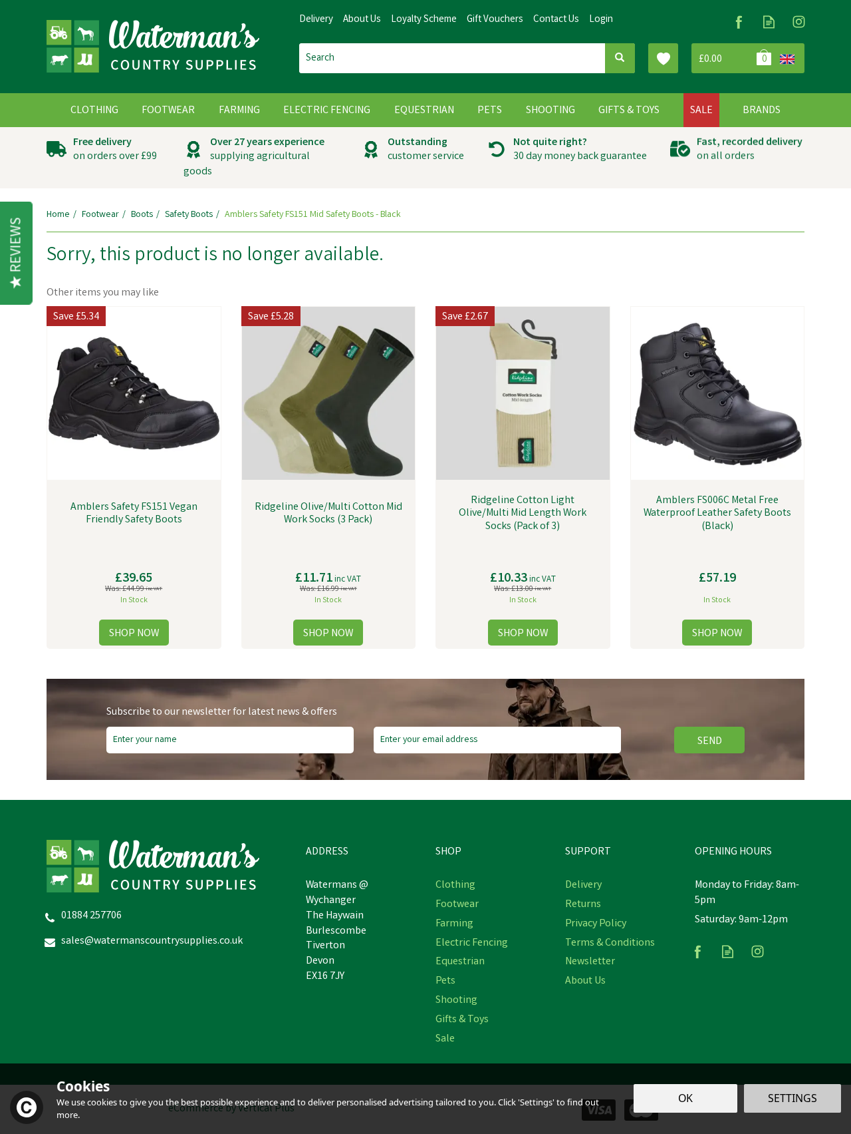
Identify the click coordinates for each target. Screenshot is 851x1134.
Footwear (457, 905)
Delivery (583, 885)
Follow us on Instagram (798, 21)
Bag (733, 58)
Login (601, 20)
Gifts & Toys (462, 1020)
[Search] (620, 58)
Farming (454, 924)
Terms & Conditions (610, 943)
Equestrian (460, 962)
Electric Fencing (471, 943)
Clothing (455, 885)
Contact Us (556, 20)
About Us (585, 981)
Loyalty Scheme (424, 20)
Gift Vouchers (495, 20)
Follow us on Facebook (739, 21)
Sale (445, 1039)
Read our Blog (769, 21)
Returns (583, 905)
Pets (445, 981)
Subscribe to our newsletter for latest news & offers (221, 712)
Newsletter (590, 962)
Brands (762, 110)
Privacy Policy (595, 924)
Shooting (456, 1001)
